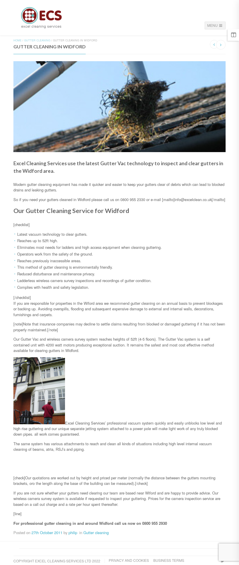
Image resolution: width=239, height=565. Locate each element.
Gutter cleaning (37, 40)
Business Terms (168, 560)
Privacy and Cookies (129, 560)
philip (72, 532)
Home (17, 40)
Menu (213, 25)
